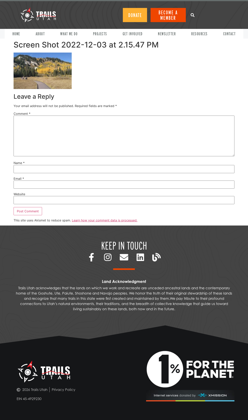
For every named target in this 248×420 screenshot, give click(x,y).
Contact (229, 33)
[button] (192, 15)
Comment (22, 113)
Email (19, 178)
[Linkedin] (140, 257)
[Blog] (156, 257)
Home (16, 33)
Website (19, 194)
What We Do (69, 33)
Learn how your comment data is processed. (104, 220)
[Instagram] (107, 257)
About (40, 33)
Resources (199, 33)
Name (19, 162)
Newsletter (167, 33)
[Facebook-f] (91, 257)
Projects (100, 33)
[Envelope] (124, 257)
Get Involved (133, 33)
